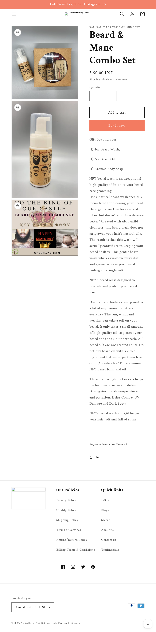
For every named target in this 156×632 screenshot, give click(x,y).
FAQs (105, 500)
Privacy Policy (66, 500)
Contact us (108, 540)
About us (107, 530)
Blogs (105, 510)
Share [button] (98, 457)
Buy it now (117, 125)
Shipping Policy (67, 520)
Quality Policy (66, 510)
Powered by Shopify (69, 623)
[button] (14, 14)
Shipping (94, 79)
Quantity (95, 87)
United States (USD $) (30, 607)
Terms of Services (68, 530)
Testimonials (110, 550)
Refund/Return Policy (71, 540)
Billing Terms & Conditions (75, 550)
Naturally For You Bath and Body (39, 623)
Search (105, 520)
